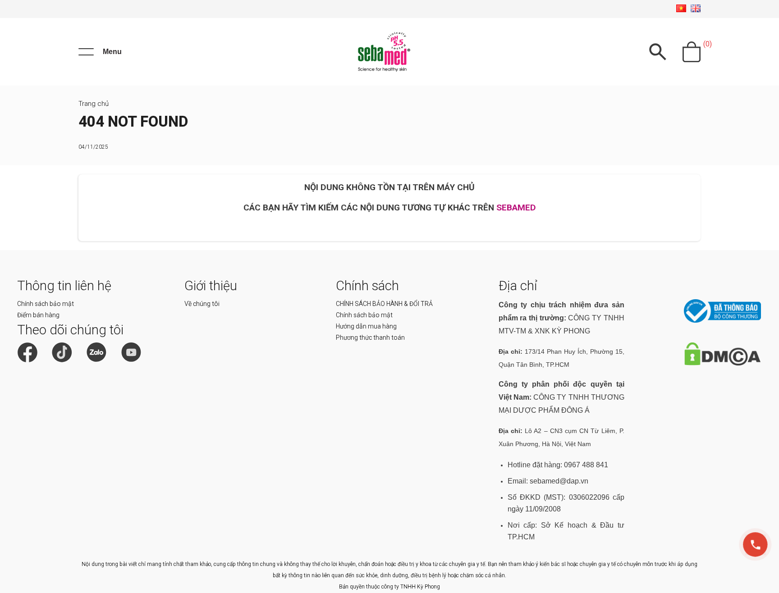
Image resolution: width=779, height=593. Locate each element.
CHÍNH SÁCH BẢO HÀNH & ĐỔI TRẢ (384, 303)
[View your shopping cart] (692, 52)
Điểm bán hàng (38, 315)
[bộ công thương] (722, 320)
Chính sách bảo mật (45, 303)
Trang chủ (93, 104)
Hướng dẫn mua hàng (366, 326)
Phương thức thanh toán (370, 337)
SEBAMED (516, 207)
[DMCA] (722, 363)
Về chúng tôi (202, 303)
